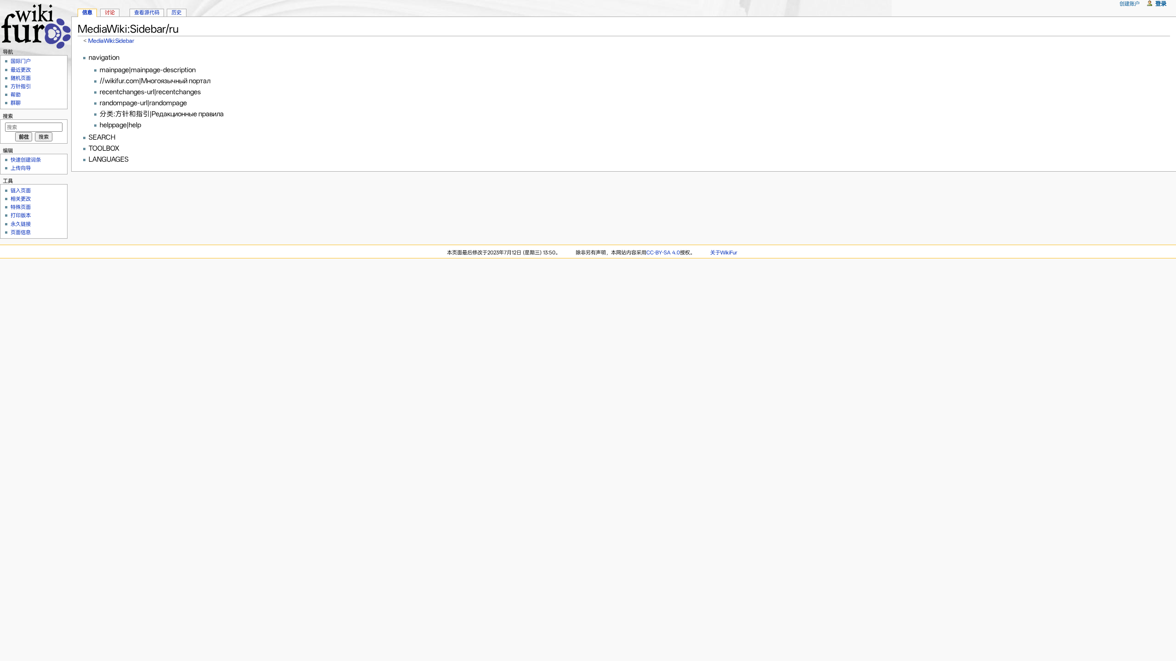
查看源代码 (146, 12)
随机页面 (21, 78)
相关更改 (21, 199)
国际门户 (21, 61)
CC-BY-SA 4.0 (663, 252)
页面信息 (21, 232)
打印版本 (21, 215)
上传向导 (21, 168)
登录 (1160, 3)
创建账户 (1129, 3)
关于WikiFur (723, 252)
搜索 (8, 116)
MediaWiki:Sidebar (111, 40)
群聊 (16, 103)
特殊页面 (21, 207)
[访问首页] (35, 25)
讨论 (110, 12)
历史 (176, 12)
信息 (87, 12)
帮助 (16, 94)
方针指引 (21, 86)
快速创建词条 (26, 160)
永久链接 (21, 224)
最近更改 (21, 70)
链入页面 (21, 190)
